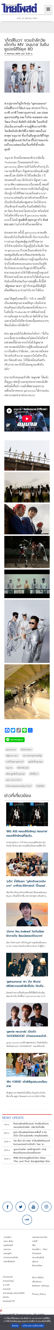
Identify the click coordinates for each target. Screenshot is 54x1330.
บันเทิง (6, 1297)
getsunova (11, 749)
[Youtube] (33, 1206)
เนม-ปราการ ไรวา (13, 780)
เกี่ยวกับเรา (37, 1281)
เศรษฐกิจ (8, 1253)
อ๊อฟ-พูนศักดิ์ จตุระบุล (15, 773)
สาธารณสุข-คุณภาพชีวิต (13, 1293)
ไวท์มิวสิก (40, 786)
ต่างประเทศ (8, 1276)
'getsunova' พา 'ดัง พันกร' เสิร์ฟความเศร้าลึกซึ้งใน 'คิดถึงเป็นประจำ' (24, 985)
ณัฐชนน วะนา (12, 755)
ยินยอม (15, 1325)
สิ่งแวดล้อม (37, 1265)
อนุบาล (9, 767)
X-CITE (6, 1285)
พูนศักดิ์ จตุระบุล (35, 761)
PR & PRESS (38, 1277)
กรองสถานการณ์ (39, 1237)
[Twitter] (20, 1206)
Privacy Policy (39, 1294)
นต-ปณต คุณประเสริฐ (32, 755)
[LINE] (27, 1220)
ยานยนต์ (6, 1289)
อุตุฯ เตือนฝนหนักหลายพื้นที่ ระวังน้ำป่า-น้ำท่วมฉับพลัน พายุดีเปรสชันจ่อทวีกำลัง (30, 1133)
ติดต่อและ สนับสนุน (40, 1285)
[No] (50, 1322)
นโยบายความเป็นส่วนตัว (33, 1325)
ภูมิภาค (35, 1261)
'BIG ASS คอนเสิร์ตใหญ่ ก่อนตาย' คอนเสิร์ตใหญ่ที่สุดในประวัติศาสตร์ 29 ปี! (27, 835)
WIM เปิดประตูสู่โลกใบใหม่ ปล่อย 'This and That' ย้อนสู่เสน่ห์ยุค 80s (31, 1159)
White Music (26, 749)
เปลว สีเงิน (8, 1241)
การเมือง (7, 1237)
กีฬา (34, 1245)
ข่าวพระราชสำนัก (11, 1257)
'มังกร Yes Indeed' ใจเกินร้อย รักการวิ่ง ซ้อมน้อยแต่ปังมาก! (25, 933)
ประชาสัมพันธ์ (38, 1257)
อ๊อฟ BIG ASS (22, 767)
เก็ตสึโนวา (34, 773)
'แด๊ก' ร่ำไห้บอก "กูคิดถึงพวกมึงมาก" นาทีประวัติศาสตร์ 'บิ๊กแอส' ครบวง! (26, 885)
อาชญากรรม (8, 1280)
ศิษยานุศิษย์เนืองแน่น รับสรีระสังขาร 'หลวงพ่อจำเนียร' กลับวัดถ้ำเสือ (31, 1125)
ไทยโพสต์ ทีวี (9, 1301)
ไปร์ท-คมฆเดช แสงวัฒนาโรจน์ (18, 786)
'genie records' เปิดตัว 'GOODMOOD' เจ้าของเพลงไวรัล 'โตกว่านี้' (27, 1035)
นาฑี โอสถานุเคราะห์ (14, 761)
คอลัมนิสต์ (8, 1245)
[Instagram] (46, 1206)
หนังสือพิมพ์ (9, 1261)
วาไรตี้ (34, 1241)
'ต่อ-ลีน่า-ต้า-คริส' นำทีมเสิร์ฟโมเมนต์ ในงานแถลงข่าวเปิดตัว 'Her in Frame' (31, 1142)
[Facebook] (7, 1206)
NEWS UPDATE (13, 1117)
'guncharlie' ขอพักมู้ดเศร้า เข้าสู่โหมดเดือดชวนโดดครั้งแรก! (29, 1151)
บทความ (7, 1249)
